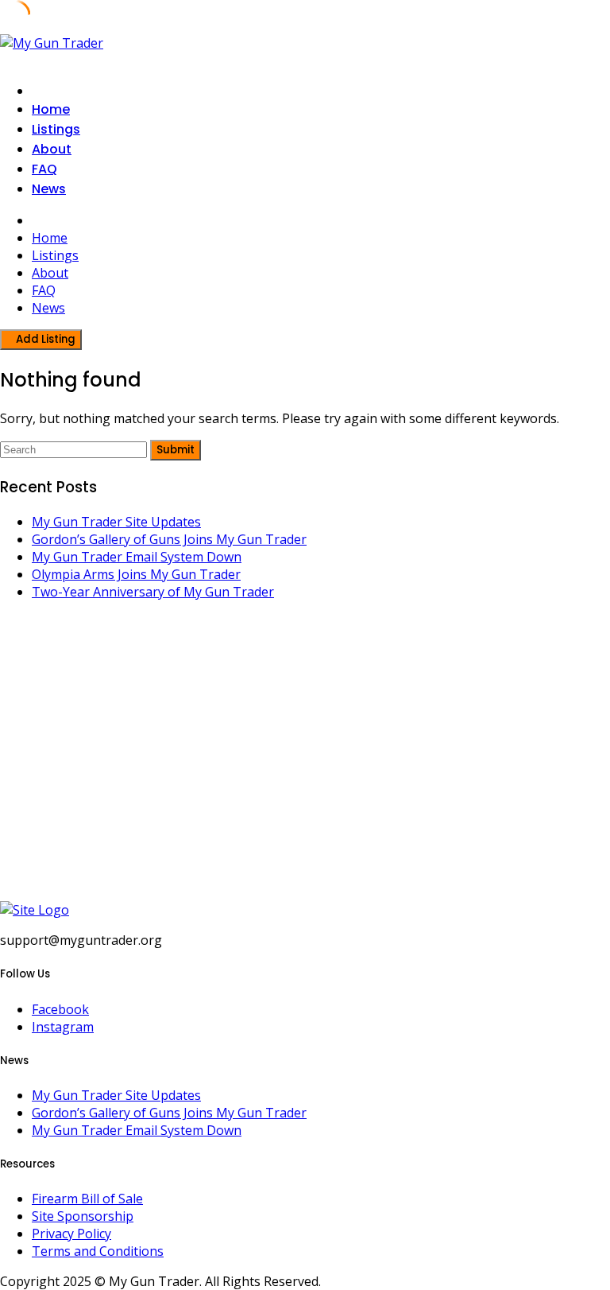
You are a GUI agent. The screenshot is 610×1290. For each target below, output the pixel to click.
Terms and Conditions (98, 1251)
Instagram (63, 1026)
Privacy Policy (71, 1233)
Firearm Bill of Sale (87, 1198)
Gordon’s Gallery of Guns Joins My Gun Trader (169, 539)
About (51, 149)
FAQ (44, 169)
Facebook (60, 1009)
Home (51, 109)
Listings (56, 129)
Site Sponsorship (82, 1216)
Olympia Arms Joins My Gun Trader (136, 574)
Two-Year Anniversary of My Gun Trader (153, 591)
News (49, 189)
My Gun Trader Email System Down (136, 556)
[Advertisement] (305, 759)
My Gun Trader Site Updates (116, 521)
